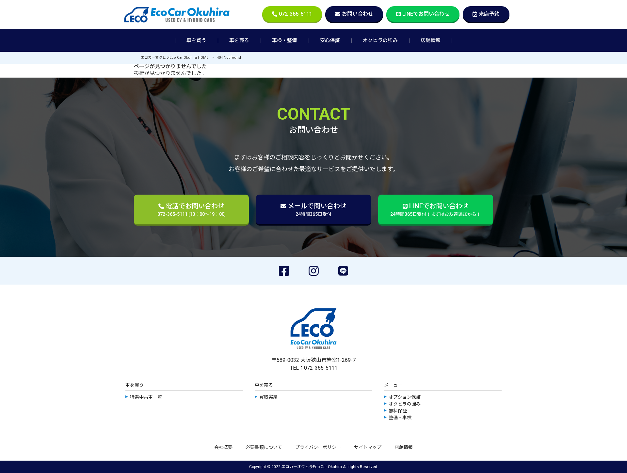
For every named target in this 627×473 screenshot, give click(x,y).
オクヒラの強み (405, 403)
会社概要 (223, 447)
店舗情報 (403, 447)
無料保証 (398, 410)
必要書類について (264, 447)
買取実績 (268, 397)
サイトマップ (367, 447)
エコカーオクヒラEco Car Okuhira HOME (174, 57)
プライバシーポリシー (318, 447)
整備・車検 (400, 417)
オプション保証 (405, 397)
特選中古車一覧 (146, 397)
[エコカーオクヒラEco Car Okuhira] (177, 14)
